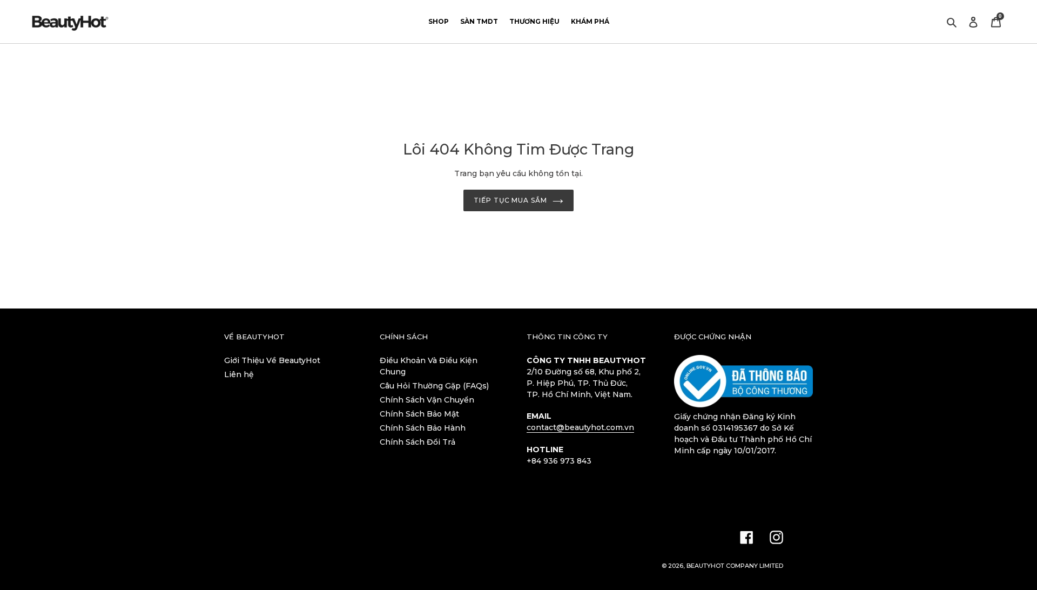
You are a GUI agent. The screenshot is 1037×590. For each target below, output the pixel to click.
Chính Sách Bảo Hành (423, 428)
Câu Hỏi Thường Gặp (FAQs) (434, 386)
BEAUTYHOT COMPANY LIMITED (734, 565)
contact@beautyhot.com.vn (580, 427)
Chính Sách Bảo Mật (419, 414)
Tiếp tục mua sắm (510, 200)
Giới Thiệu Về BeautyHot (272, 360)
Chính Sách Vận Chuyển (427, 400)
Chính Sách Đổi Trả (417, 442)
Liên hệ (239, 374)
